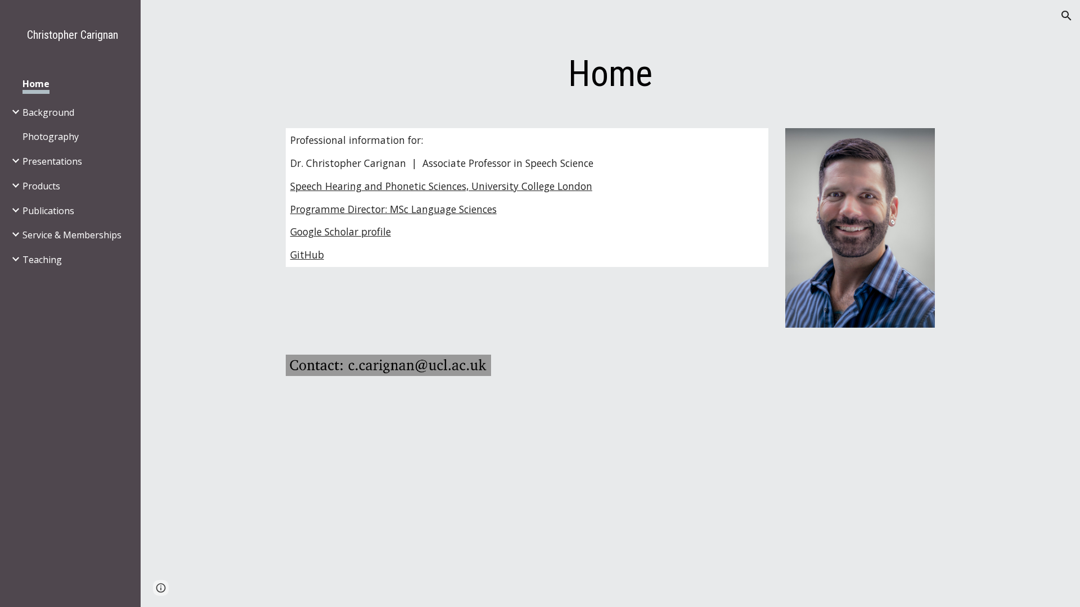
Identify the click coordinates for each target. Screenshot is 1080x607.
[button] (1066, 15)
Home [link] (36, 84)
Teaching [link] (42, 259)
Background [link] (48, 112)
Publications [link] (48, 211)
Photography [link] (50, 136)
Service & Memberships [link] (72, 235)
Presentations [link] (52, 161)
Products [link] (41, 186)
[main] (610, 74)
